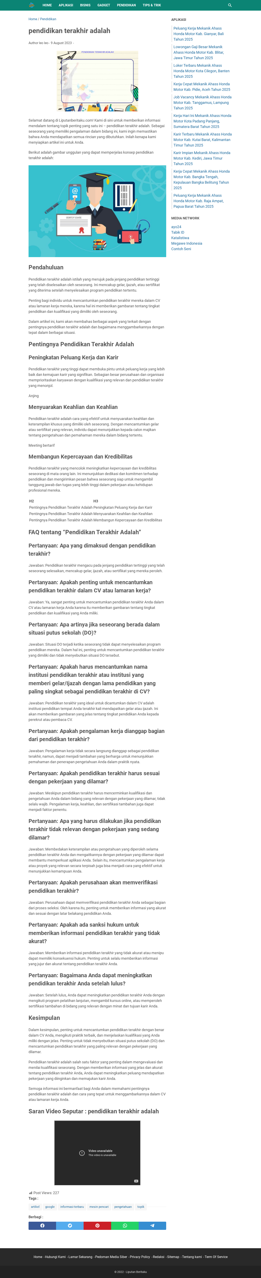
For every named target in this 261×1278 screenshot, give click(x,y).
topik (140, 1207)
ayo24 (176, 227)
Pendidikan (126, 5)
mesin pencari (99, 1207)
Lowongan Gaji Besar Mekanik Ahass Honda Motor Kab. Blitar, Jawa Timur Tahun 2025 (199, 52)
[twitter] (70, 1226)
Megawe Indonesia (186, 243)
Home (47, 5)
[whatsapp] (125, 1226)
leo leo (43, 43)
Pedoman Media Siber (111, 1257)
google (50, 1207)
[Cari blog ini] (230, 5)
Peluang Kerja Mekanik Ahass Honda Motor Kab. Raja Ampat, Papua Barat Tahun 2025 (199, 201)
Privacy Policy (140, 1257)
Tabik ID (177, 232)
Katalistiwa (180, 238)
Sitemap (173, 1257)
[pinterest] (97, 1226)
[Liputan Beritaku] (32, 5)
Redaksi (158, 1257)
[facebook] (42, 1226)
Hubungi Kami (55, 1257)
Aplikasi (66, 5)
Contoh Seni (181, 249)
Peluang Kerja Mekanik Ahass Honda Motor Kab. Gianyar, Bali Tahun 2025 (199, 33)
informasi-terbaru (72, 1207)
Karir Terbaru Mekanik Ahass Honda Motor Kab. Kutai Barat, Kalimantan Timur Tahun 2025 (203, 139)
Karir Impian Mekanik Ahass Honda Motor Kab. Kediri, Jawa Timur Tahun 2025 (202, 158)
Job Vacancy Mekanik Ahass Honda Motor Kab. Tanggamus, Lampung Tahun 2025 (203, 102)
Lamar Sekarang (80, 1257)
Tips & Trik (152, 5)
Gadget (103, 5)
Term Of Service (216, 1257)
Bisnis (85, 5)
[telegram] (152, 1226)
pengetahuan (123, 1207)
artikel (35, 1207)
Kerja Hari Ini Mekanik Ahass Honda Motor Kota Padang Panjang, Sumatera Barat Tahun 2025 (202, 121)
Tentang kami (192, 1257)
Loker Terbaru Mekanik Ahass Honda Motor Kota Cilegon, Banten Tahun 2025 (202, 71)
